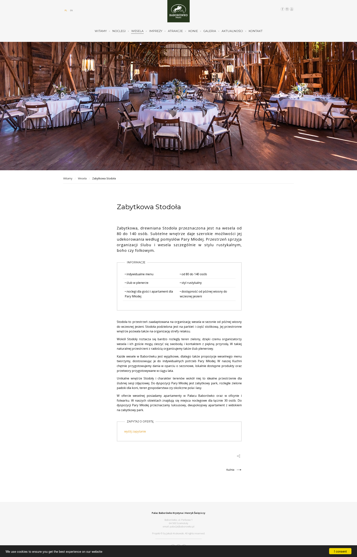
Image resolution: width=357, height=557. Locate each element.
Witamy (101, 31)
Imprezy (155, 31)
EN (71, 10)
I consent (340, 551)
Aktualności (232, 31)
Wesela (137, 31)
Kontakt (256, 31)
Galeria (209, 31)
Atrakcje (175, 31)
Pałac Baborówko (178, 11)
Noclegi (119, 31)
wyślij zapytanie (135, 431)
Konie (193, 31)
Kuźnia (230, 469)
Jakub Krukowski (175, 533)
